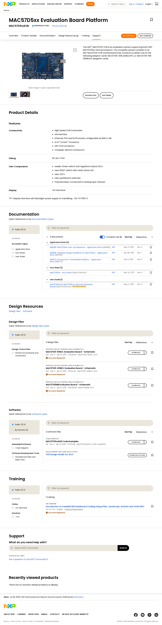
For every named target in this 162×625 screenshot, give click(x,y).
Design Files (14, 311)
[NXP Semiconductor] (10, 4)
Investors (33, 614)
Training (85, 35)
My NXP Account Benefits (75, 614)
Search (123, 548)
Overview (13, 35)
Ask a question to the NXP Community (27, 559)
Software (27, 311)
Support (97, 35)
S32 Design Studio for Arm (60, 454)
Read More (78, 597)
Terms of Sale (27, 621)
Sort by (128, 237)
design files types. (40, 325)
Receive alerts (58, 26)
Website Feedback (52, 621)
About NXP (9, 614)
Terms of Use (16, 621)
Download (136, 353)
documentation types (43, 219)
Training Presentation (73, 509)
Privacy (6, 621)
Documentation (47, 35)
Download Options (137, 455)
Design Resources (67, 35)
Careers (21, 614)
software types (39, 414)
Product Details (29, 35)
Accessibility (39, 621)
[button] (149, 4)
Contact (55, 614)
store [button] (90, 4)
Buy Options (128, 36)
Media (44, 614)
